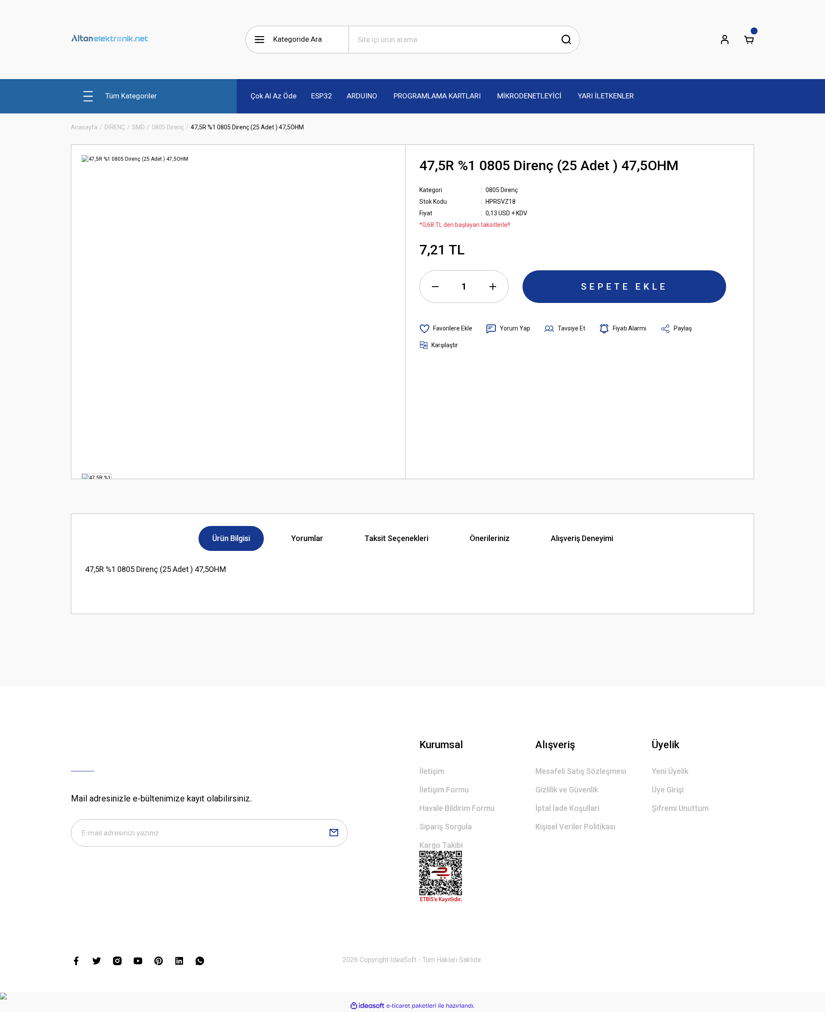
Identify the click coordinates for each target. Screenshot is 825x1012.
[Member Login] (725, 39)
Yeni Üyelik (670, 771)
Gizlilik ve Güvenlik (566, 789)
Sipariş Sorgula (445, 826)
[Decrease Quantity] (435, 287)
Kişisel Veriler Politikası (575, 826)
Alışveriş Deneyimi (582, 538)
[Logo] (109, 39)
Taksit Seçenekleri (396, 538)
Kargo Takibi (441, 845)
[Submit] (334, 833)
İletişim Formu (444, 789)
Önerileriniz (490, 538)
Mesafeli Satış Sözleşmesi (580, 771)
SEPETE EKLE (624, 286)
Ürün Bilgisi (231, 538)
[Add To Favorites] (445, 329)
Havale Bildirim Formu (457, 808)
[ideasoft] (367, 1006)
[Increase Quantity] (492, 287)
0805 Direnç (502, 190)
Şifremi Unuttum (680, 808)
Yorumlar (307, 538)
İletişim (431, 771)
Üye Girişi (668, 789)
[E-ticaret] (411, 1006)
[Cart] (749, 39)
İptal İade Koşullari (567, 808)
